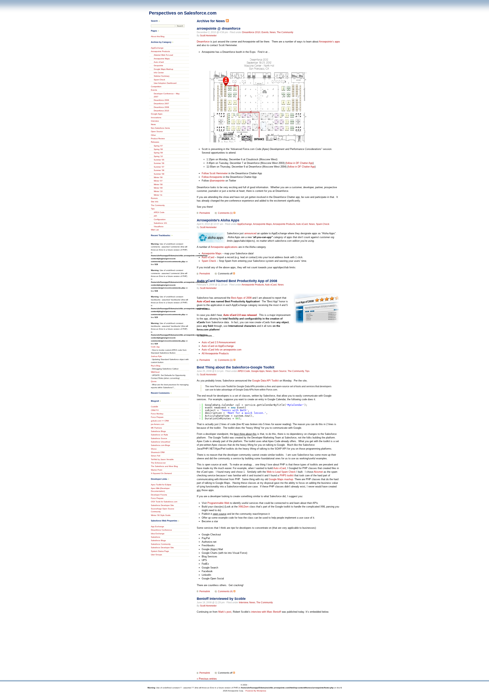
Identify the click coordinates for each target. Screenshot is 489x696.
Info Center (159, 73)
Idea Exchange (157, 534)
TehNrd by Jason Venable (162, 459)
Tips (307, 371)
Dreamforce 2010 (251, 32)
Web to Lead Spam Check (281, 471)
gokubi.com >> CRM (160, 421)
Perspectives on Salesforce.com (182, 13)
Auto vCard (302, 224)
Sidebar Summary (161, 76)
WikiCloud (155, 372)
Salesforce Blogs (158, 431)
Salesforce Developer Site (162, 505)
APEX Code (244, 371)
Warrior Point (156, 470)
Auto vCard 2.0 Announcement (219, 342)
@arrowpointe (217, 180)
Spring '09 (158, 153)
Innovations (156, 117)
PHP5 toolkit (287, 475)
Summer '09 (159, 174)
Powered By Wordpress (255, 691)
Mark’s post (224, 611)
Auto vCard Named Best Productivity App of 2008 (237, 281)
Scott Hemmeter (208, 35)
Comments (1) (225, 213)
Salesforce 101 (160, 223)
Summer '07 (159, 167)
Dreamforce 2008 (161, 107)
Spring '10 (158, 156)
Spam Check (322, 224)
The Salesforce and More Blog (164, 466)
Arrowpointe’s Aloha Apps (218, 220)
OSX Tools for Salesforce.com (164, 502)
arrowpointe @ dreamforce (218, 28)
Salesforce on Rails (159, 435)
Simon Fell (155, 456)
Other (153, 135)
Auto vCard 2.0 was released (240, 315)
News (273, 32)
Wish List (155, 230)
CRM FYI (155, 410)
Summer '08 (159, 170)
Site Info (154, 202)
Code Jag (155, 347)
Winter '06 (158, 177)
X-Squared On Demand (161, 473)
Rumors (154, 198)
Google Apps (258, 371)
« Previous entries (207, 678)
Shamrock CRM (157, 452)
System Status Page (160, 551)
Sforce (154, 449)
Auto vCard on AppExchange (218, 346)
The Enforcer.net (158, 463)
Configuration (160, 219)
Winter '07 (158, 181)
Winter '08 (158, 184)
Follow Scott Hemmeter (215, 173)
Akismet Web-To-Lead (163, 55)
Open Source (280, 371)
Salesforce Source (159, 438)
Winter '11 (158, 195)
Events (265, 32)
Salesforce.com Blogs (160, 445)
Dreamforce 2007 (161, 103)
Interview (243, 602)
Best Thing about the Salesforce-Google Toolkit (235, 367)
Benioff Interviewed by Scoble (221, 599)
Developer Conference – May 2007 (167, 95)
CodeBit (154, 407)
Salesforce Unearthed (160, 442)
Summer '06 (159, 163)
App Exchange (157, 526)
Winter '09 (158, 188)
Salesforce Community (161, 544)
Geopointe (158, 65)
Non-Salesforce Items (160, 128)
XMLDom (243, 506)
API (155, 216)
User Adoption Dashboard (165, 83)
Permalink (204, 213)
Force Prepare (157, 417)
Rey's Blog (155, 366)
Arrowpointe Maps (262, 224)
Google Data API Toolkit (265, 380)
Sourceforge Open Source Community (162, 510)
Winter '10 (158, 191)
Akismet (318, 471)
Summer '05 (159, 160)
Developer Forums (159, 495)
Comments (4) (225, 591)
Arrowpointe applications (224, 247)
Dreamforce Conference (161, 530)
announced (250, 233)
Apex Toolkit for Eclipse (161, 485)
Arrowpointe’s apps (329, 41)
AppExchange (244, 224)
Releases (155, 142)
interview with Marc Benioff (266, 611)
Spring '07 (158, 146)
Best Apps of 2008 (241, 297)
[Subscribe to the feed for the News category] (227, 21)
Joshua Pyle (156, 356)
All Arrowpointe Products (215, 353)
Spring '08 (158, 149)
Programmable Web (218, 503)
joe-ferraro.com (157, 424)
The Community (285, 32)
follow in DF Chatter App (299, 163)
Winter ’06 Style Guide (161, 515)
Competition (156, 86)
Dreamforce (203, 41)
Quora (153, 381)
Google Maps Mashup (163, 69)
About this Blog (157, 36)
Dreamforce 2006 (161, 100)
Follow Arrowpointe (212, 177)
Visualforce (159, 226)
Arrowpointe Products (284, 224)
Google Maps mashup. (281, 479)
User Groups (156, 555)
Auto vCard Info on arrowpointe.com (221, 349)
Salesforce (155, 537)
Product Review (158, 138)
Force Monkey (157, 414)
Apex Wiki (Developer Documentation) (160, 489)
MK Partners (156, 428)
